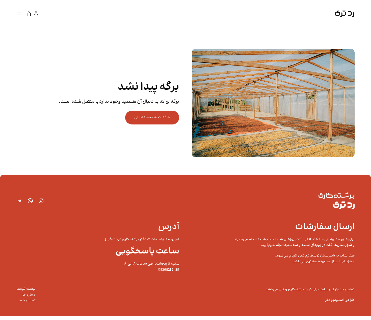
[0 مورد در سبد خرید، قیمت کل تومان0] (29, 13)
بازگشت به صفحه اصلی (152, 117)
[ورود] (37, 13)
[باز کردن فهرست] (19, 14)
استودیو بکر (334, 300)
